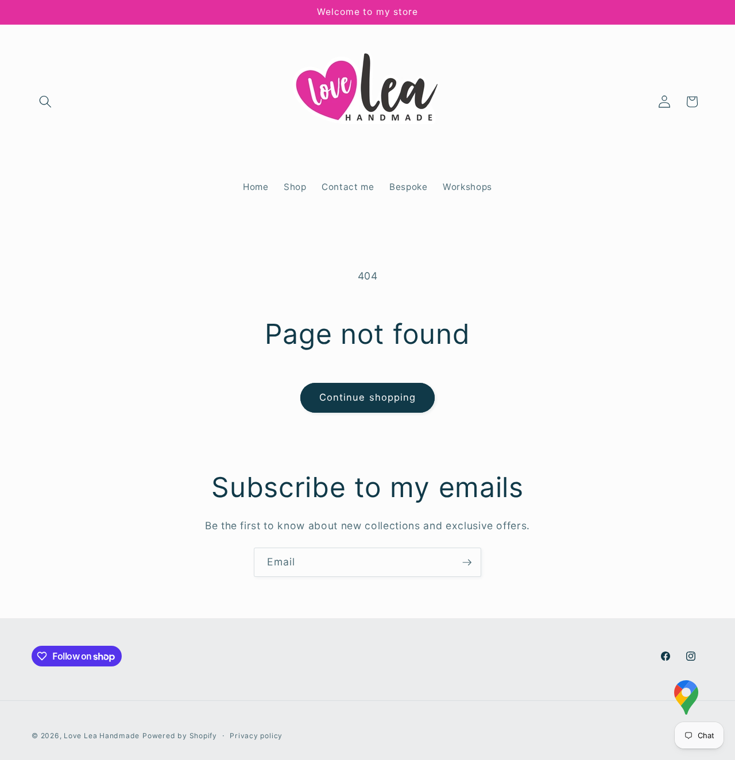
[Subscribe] (467, 562)
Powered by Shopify (179, 735)
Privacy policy (256, 735)
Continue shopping (367, 397)
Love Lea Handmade (102, 735)
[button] (45, 101)
